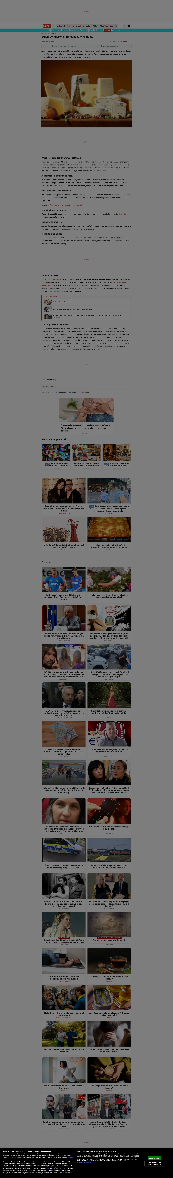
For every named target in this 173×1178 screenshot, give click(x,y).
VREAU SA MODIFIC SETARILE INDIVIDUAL (154, 1163)
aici (48, 1168)
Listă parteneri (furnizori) (83, 1162)
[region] (86, 1163)
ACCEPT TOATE (154, 1158)
